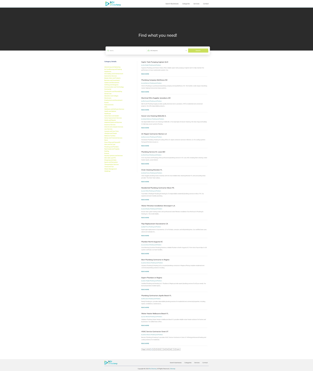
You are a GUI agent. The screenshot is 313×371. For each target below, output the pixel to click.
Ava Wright (145, 65)
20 (167, 349)
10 (164, 349)
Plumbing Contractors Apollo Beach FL (156, 296)
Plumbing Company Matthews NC (154, 80)
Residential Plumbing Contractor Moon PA (157, 188)
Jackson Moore (146, 262)
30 (170, 349)
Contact (206, 4)
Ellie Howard (146, 101)
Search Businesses (172, 4)
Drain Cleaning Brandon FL (151, 170)
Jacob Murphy (146, 208)
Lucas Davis (146, 244)
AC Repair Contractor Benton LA (154, 134)
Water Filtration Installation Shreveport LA (158, 206)
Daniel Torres (146, 173)
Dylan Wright (146, 280)
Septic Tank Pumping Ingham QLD (154, 62)
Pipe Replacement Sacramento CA (154, 224)
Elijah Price (145, 226)
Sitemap (172, 368)
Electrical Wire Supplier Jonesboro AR (155, 98)
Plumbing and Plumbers (155, 65)
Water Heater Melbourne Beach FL (154, 313)
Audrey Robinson (147, 119)
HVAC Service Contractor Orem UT (154, 331)
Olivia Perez (146, 155)
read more (145, 74)
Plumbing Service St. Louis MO (153, 152)
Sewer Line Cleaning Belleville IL (153, 116)
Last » (178, 349)
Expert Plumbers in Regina (151, 278)
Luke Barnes (146, 83)
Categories (186, 4)
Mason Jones (146, 137)
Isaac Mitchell (146, 316)
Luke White (145, 191)
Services (196, 4)
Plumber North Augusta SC (152, 242)
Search (198, 50)
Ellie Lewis (145, 298)
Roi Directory (153, 368)
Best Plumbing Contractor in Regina (155, 260)
